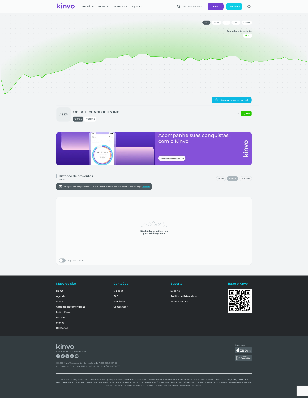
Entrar (216, 6)
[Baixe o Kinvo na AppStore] (243, 350)
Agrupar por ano (76, 261)
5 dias (216, 23)
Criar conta (234, 6)
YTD (226, 23)
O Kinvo (102, 6)
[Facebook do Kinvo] (58, 356)
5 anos (247, 23)
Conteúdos (119, 6)
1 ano (235, 23)
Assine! (146, 186)
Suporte (135, 6)
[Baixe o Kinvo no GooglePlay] (243, 358)
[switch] (62, 260)
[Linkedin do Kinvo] (72, 356)
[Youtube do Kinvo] (77, 356)
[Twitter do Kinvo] (67, 356)
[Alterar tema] (249, 6)
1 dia (206, 23)
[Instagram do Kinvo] (63, 356)
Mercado (86, 6)
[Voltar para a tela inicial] (66, 6)
